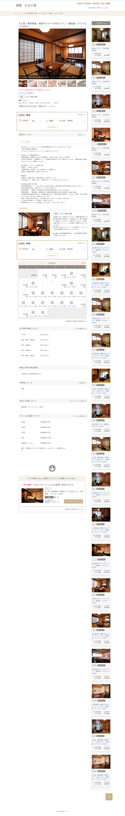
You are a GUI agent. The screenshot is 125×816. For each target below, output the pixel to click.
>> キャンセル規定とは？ (80, 416)
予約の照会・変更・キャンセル (98, 8)
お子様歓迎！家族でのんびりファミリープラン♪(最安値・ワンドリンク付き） (100, 285)
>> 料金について (81, 114)
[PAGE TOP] (108, 796)
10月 (83, 263)
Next (83, 54)
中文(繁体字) (96, 3)
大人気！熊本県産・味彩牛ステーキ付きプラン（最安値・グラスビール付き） (100, 391)
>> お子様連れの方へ (81, 328)
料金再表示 (52, 127)
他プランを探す (72, 277)
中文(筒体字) (87, 3)
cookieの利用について (62, 811)
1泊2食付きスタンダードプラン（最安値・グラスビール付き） (100, 250)
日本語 (108, 3)
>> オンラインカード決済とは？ (78, 401)
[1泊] (36, 120)
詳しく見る (73, 501)
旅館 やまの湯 (26, 5)
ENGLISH (79, 3)
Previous (21, 54)
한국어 (102, 3)
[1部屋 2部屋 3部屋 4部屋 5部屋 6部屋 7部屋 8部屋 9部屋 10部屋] (52, 121)
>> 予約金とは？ (82, 383)
